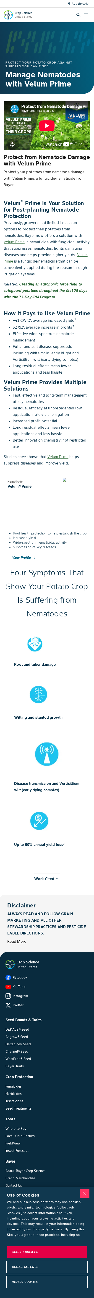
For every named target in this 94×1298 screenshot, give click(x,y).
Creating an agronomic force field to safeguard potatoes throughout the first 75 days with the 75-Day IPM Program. (45, 290)
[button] (47, 879)
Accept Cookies (25, 1252)
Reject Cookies (25, 1282)
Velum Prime (14, 242)
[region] (47, 1242)
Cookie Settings (25, 1267)
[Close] (84, 1193)
